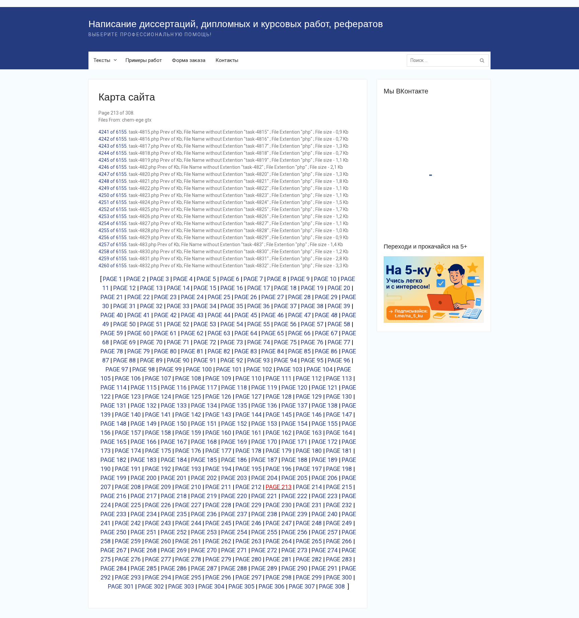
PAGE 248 (309, 523)
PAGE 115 (143, 387)
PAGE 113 (339, 378)
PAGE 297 (248, 577)
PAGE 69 (124, 342)
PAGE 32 (151, 306)
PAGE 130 (339, 396)
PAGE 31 (124, 306)
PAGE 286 (174, 568)
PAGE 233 (113, 514)
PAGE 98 (143, 369)
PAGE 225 (128, 504)
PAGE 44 (219, 315)
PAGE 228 (218, 504)
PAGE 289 (264, 568)
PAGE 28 (299, 296)
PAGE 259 (128, 541)
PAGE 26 (246, 296)
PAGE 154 (294, 423)
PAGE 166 (143, 441)
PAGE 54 (231, 324)
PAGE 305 (241, 586)
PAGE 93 (258, 360)
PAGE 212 (248, 486)
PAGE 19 (312, 287)
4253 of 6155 (113, 216)
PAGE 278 (188, 559)
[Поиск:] (449, 60)
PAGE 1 (112, 278)
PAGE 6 (229, 278)
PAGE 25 (219, 296)
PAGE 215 (339, 486)
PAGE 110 (248, 378)
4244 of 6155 (113, 153)
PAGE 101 (229, 369)
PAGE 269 (174, 550)
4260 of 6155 (113, 265)
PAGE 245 (218, 523)
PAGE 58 (339, 324)
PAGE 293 (128, 577)
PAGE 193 (188, 468)
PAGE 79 (138, 351)
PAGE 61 (165, 333)
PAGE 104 (319, 369)
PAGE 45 (246, 315)
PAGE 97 (117, 369)
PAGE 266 (339, 541)
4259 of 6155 (113, 258)
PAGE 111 (279, 378)
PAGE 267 (113, 550)
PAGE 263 (248, 541)
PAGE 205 (294, 477)
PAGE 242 (128, 523)
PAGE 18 (285, 287)
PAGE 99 (170, 369)
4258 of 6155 (113, 251)
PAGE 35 (231, 306)
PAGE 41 (138, 315)
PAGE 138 (324, 405)
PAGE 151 (204, 423)
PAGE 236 (204, 514)
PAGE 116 (174, 387)
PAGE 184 (174, 459)
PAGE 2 (135, 278)
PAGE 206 (324, 477)
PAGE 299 (309, 577)
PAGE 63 (219, 333)
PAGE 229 (248, 504)
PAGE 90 (178, 360)
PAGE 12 (124, 287)
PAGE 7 (253, 278)
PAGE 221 (264, 495)
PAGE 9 (300, 278)
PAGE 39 (339, 306)
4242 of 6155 (113, 139)
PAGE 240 (324, 514)
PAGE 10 (325, 278)
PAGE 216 (113, 495)
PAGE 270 (204, 550)
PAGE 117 (204, 387)
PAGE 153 (264, 423)
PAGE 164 (339, 432)
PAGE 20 (339, 287)
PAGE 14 (178, 287)
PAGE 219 (204, 495)
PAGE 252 (174, 532)
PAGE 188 (294, 459)
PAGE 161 (248, 432)
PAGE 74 (258, 342)
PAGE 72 (205, 342)
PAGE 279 (218, 559)
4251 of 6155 (113, 202)
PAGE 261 (188, 541)
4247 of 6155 (113, 174)
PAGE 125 (188, 396)
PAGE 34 (205, 306)
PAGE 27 (272, 296)
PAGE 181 (339, 450)
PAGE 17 (258, 287)
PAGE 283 (339, 559)
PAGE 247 (279, 523)
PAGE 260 (158, 541)
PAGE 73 (231, 342)
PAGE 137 (294, 405)
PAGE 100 (199, 369)
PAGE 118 (234, 387)
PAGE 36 (258, 306)
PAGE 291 (324, 568)
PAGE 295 (188, 577)
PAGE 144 (248, 414)
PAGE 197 (309, 468)
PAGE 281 (279, 559)
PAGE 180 (309, 450)
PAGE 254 (234, 532)
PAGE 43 (192, 315)
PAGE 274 (324, 550)
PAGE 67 (326, 333)
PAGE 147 (339, 414)
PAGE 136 (264, 405)
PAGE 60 (138, 333)
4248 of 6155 (113, 181)
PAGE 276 (128, 559)
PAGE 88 (124, 360)
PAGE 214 (309, 486)
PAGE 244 (188, 523)
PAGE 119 (264, 387)
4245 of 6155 (113, 160)
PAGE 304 (211, 586)
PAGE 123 (128, 396)
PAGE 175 (158, 450)
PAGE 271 (234, 550)
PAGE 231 (309, 504)
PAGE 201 (174, 477)
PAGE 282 (309, 559)
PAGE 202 (204, 477)
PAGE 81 (192, 351)
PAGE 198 (339, 468)
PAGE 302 (151, 586)
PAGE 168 (204, 441)
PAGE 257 (324, 532)
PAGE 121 (324, 387)
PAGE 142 (188, 414)
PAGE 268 (143, 550)
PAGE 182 (113, 459)
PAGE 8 (276, 278)
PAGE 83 (246, 351)
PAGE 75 (285, 342)
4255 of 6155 (113, 230)
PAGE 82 (219, 351)
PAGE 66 (299, 333)
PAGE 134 (204, 405)
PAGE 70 (151, 342)
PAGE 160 (218, 432)
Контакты (226, 60)
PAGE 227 (188, 504)
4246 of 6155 (113, 167)
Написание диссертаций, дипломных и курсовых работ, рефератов (235, 24)
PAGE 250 (113, 532)
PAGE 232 (339, 504)
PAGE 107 (158, 378)
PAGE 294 (158, 577)
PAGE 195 (248, 468)
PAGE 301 (121, 586)
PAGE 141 (158, 414)
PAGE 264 (279, 541)
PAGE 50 (124, 324)
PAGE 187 (264, 459)
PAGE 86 (326, 351)
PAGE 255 (264, 532)
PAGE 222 (294, 495)
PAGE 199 (113, 477)
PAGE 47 (299, 315)
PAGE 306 (271, 586)
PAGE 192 (158, 468)
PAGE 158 (158, 432)
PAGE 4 (182, 278)
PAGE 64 (246, 333)
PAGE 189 (324, 459)
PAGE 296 (218, 577)
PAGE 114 (113, 387)
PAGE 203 (234, 477)
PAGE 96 (339, 360)
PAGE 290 (294, 568)
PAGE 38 (312, 306)
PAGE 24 (192, 296)
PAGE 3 (159, 278)
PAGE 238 (264, 514)
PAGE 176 (188, 450)
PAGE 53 (205, 324)
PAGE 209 (158, 486)
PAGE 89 (151, 360)
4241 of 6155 (113, 132)
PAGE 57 (312, 324)
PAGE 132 (143, 405)
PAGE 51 (151, 324)
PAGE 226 (158, 504)
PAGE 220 (234, 495)
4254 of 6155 (113, 223)
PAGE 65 (272, 333)
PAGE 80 (165, 351)
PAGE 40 (112, 315)
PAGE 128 (279, 396)
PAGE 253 (204, 532)
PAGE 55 (258, 324)
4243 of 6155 (113, 146)
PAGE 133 (174, 405)
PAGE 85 (299, 351)
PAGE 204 (264, 477)
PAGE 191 (128, 468)
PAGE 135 (234, 405)
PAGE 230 (279, 504)
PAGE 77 (339, 342)
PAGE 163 (309, 432)
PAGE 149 (143, 423)
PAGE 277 (158, 559)
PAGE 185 (204, 459)
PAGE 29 (326, 296)
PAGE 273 (294, 550)
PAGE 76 (312, 342)
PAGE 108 (188, 378)
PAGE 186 (234, 459)
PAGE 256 (294, 532)
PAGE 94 (285, 360)
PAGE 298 (279, 577)
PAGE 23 (165, 296)
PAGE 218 (174, 495)
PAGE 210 (188, 486)
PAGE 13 (151, 287)
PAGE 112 (309, 378)
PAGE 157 (128, 432)
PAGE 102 (259, 369)
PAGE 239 (294, 514)
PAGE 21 (112, 296)
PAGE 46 (272, 315)
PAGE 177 (218, 450)
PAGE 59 (112, 333)
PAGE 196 (279, 468)
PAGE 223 (324, 495)
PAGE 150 (174, 423)
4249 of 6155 (113, 188)
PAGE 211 (218, 486)
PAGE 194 (218, 468)
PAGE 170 (264, 441)
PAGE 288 (234, 568)
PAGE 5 (206, 278)
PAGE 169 (234, 441)
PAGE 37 (285, 306)
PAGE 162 (279, 432)
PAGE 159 (188, 432)
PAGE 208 (128, 486)
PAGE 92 (231, 360)
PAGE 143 (218, 414)
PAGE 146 (309, 414)
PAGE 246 (248, 523)
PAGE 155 (324, 423)
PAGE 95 (312, 360)
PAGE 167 (174, 441)
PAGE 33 (178, 306)
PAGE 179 (279, 450)
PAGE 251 (143, 532)
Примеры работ (143, 60)
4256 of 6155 (113, 237)
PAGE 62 (192, 333)
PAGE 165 (113, 441)
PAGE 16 (231, 287)
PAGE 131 (113, 405)
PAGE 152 (234, 423)
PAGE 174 (128, 450)
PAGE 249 (339, 523)
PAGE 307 (302, 586)
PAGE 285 (143, 568)
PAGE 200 (143, 477)
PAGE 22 (138, 296)
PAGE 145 (279, 414)
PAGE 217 (143, 495)
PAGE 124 (158, 396)
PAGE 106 (128, 378)
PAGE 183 (143, 459)
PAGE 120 (294, 387)
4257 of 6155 (113, 244)
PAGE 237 (234, 514)
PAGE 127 (248, 396)
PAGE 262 (218, 541)
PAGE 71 (178, 342)
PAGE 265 (309, 541)
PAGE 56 (285, 324)
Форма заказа (188, 60)
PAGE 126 (218, 396)
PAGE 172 (324, 441)
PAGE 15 (205, 287)
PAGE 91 (205, 360)
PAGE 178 (248, 450)
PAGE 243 (158, 523)
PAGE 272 (264, 550)
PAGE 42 (165, 315)
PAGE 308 (332, 586)
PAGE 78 (112, 351)
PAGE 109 (218, 378)
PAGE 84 (272, 351)
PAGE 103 (289, 369)
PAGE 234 (143, 514)
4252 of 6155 (113, 209)
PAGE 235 (174, 514)
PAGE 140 (128, 414)
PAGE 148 (113, 423)
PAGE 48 (326, 315)
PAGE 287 (204, 568)
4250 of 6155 (113, 195)
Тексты (101, 60)
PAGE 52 (178, 324)
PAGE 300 (339, 577)
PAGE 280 (248, 559)
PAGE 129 (309, 396)
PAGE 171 (294, 441)
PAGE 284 (113, 568)
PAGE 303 (181, 586)
